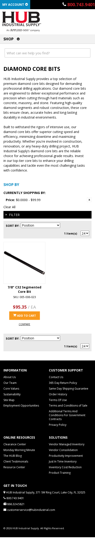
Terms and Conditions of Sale (68, 405)
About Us (9, 377)
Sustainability (12, 394)
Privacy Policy (57, 425)
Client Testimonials (15, 461)
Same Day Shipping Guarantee (68, 388)
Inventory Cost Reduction (65, 467)
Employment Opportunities (21, 405)
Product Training (60, 473)
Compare (24, 324)
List (85, 225)
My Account (13, 4)
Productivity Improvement (66, 456)
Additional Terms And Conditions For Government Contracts (67, 415)
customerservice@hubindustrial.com (31, 510)
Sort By (12, 226)
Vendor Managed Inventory (66, 444)
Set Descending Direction (64, 225)
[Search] (85, 53)
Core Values (11, 388)
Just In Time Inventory (63, 461)
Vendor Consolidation (63, 450)
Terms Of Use (58, 400)
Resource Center (14, 467)
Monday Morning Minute (19, 450)
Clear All (9, 207)
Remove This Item (89, 199)
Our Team (10, 383)
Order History (58, 394)
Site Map (9, 400)
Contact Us (56, 377)
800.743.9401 (81, 4)
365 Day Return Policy (63, 383)
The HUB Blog (12, 456)
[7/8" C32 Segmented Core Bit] (24, 263)
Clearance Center (14, 444)
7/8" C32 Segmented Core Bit (24, 289)
